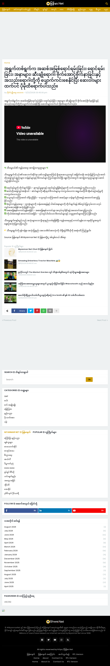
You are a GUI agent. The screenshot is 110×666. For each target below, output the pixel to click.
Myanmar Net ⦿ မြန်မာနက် (17, 432)
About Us (45, 661)
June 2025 (55, 582)
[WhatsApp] (43, 310)
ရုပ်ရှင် (45, 9)
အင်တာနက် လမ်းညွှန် (21, 9)
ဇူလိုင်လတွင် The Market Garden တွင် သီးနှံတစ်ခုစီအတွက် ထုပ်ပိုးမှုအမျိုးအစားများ (53, 272)
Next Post (101, 320)
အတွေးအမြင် (9, 480)
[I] (3, 610)
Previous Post (10, 320)
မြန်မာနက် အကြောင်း (46, 654)
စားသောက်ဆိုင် (10, 446)
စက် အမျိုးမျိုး (10, 405)
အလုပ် (53, 9)
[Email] (50, 310)
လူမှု (91, 9)
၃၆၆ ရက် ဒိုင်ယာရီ (11, 493)
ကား (61, 9)
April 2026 (55, 542)
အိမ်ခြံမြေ (71, 9)
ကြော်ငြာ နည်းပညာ (12, 438)
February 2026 (55, 550)
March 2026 (55, 546)
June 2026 (55, 534)
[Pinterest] (37, 310)
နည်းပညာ (82, 9)
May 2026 (55, 538)
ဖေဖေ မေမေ (9, 468)
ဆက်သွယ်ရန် (63, 654)
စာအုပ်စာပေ (9, 450)
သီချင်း (36, 9)
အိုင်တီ (7, 485)
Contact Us (57, 658)
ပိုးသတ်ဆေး (9, 417)
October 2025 (55, 566)
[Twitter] (31, 310)
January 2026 (55, 554)
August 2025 (55, 574)
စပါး (6, 400)
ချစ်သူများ (8, 442)
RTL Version (78, 654)
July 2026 (55, 530)
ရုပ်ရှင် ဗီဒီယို (9, 472)
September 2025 (55, 570)
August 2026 (55, 526)
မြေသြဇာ (8, 409)
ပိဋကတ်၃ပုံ (9, 463)
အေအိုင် (7, 489)
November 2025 (55, 562)
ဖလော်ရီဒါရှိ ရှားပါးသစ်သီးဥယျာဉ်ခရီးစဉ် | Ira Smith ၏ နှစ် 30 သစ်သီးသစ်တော (51, 295)
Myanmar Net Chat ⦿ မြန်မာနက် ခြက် (35, 249)
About (46, 658)
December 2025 (55, 558)
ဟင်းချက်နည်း (10, 476)
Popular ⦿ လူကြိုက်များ (44, 432)
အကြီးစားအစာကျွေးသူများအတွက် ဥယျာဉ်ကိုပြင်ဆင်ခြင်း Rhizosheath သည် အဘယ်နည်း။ (56, 283)
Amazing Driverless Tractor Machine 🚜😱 (39, 260)
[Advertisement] (55, 35)
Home (7, 62)
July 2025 (55, 578)
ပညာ (106, 9)
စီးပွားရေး (8, 455)
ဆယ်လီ (7, 459)
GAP (6, 396)
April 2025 (55, 586)
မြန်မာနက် (6, 9)
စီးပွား (98, 9)
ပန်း (5, 422)
